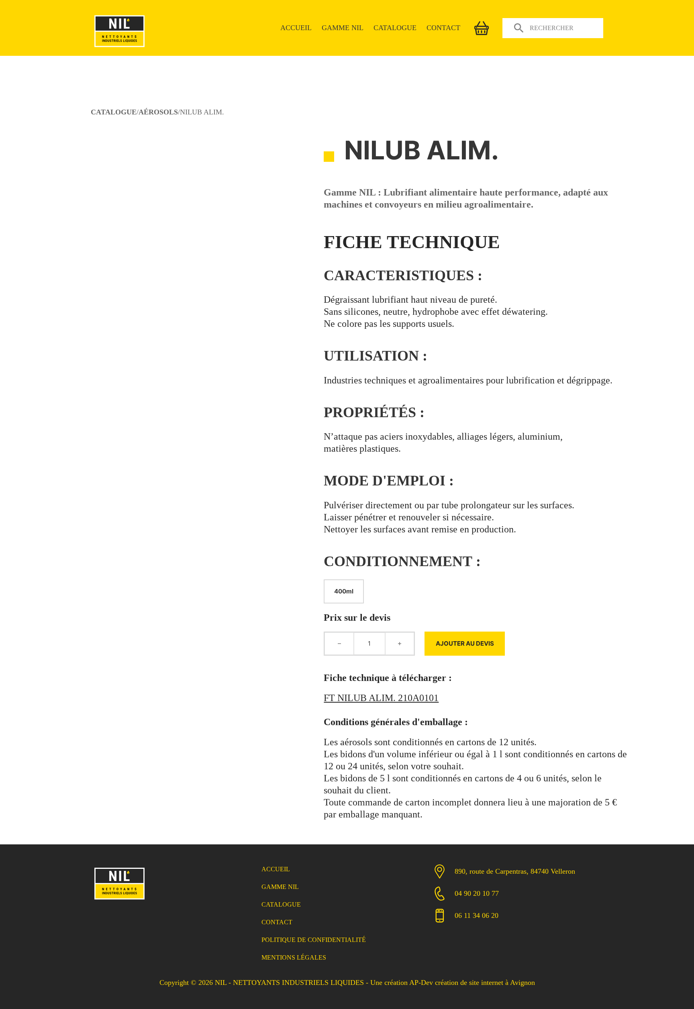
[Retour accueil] (119, 48)
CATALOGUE (114, 112)
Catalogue (395, 28)
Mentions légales (293, 957)
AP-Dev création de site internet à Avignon (472, 982)
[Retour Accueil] (119, 900)
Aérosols (158, 112)
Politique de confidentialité (313, 939)
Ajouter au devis (465, 643)
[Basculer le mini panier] (481, 28)
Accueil (296, 28)
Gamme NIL (342, 28)
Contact (443, 28)
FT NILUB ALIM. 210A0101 (381, 698)
